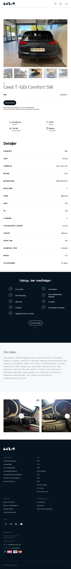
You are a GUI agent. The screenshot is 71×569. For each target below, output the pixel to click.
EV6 (38, 478)
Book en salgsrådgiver (11, 505)
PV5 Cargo (40, 488)
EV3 (38, 464)
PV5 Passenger (42, 485)
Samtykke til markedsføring (13, 474)
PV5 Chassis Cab (42, 491)
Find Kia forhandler (10, 512)
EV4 (38, 468)
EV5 (38, 474)
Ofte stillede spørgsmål (44, 509)
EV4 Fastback (41, 471)
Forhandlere (41, 502)
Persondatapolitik (9, 468)
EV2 (38, 461)
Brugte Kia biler (8, 509)
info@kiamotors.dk (14, 544)
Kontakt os (40, 505)
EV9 (38, 481)
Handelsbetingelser (10, 461)
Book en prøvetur (9, 502)
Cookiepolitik (8, 464)
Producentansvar (9, 481)
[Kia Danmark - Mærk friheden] (14, 4)
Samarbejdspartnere (10, 471)
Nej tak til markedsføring (12, 478)
